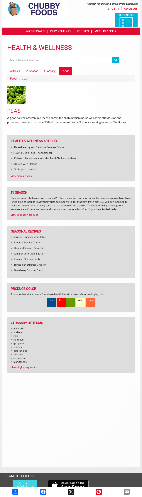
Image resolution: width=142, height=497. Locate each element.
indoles (17, 346)
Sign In (113, 8)
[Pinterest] (98, 492)
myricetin (18, 328)
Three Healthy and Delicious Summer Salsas (38, 147)
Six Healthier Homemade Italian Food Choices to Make (44, 158)
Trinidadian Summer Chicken (29, 264)
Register (130, 8)
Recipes (83, 31)
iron (15, 335)
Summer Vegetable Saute (28, 253)
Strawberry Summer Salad (28, 270)
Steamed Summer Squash (28, 248)
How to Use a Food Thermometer (32, 152)
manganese (20, 361)
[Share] (15, 492)
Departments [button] (60, 31)
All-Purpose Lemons (25, 169)
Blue (51, 300)
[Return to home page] (37, 8)
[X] (71, 492)
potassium (19, 358)
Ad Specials (35, 31)
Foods (14, 78)
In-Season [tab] (32, 71)
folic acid (18, 354)
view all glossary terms (24, 367)
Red (61, 300)
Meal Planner (105, 31)
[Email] (126, 492)
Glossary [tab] (49, 71)
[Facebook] (43, 492)
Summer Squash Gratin (26, 242)
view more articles (21, 175)
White (81, 300)
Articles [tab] (15, 71)
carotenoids (20, 350)
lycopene (18, 343)
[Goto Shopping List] (126, 19)
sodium (17, 332)
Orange (91, 300)
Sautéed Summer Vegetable (29, 236)
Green (71, 300)
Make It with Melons (25, 163)
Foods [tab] (65, 71)
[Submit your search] (115, 60)
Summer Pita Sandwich (26, 259)
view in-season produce (24, 214)
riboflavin (18, 339)
